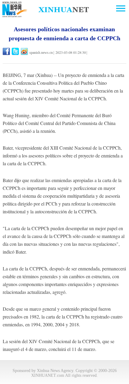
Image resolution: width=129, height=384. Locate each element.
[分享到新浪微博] (25, 51)
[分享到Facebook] (7, 51)
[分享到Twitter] (16, 51)
